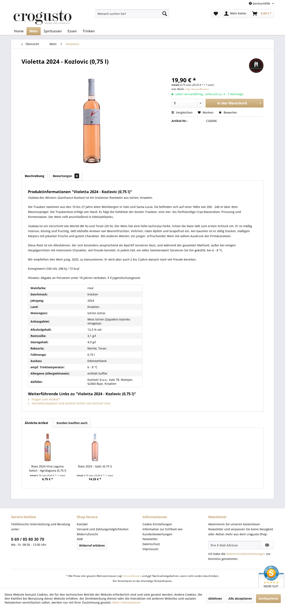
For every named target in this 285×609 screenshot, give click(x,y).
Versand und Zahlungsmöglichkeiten (103, 529)
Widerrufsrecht (87, 534)
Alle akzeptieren (240, 598)
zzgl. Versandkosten (197, 89)
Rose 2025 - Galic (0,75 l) (95, 466)
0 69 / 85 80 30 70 (27, 539)
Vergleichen (184, 112)
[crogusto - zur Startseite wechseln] (42, 17)
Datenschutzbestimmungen (245, 554)
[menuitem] (132, 13)
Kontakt (82, 524)
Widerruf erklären (92, 545)
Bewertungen (65, 176)
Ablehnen (215, 598)
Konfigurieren (268, 598)
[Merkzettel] (215, 13)
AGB (80, 539)
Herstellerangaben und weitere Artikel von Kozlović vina (70, 403)
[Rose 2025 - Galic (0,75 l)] (95, 447)
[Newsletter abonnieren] (267, 545)
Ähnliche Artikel (36, 423)
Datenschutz (151, 544)
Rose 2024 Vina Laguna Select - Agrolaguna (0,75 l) (47, 468)
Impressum (150, 549)
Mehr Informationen (126, 602)
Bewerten (230, 112)
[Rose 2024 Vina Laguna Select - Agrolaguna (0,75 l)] (47, 447)
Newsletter (150, 539)
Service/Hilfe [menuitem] (261, 3)
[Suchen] (164, 13)
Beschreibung (34, 176)
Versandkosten (132, 576)
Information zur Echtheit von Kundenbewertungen (162, 531)
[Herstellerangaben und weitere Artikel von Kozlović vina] (256, 65)
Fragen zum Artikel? (45, 399)
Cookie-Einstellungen (157, 524)
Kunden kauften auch (72, 423)
